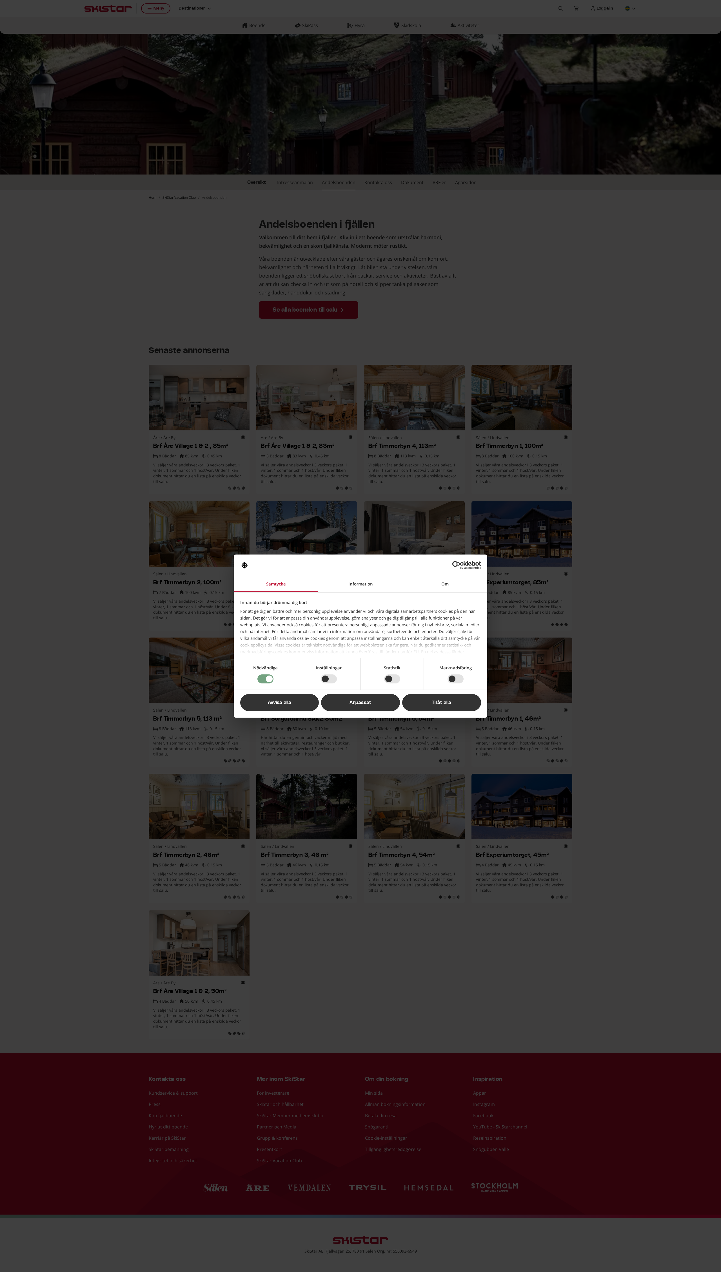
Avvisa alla (279, 702)
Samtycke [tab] (276, 584)
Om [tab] (445, 584)
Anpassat (360, 702)
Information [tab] (360, 584)
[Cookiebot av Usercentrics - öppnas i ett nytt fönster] (456, 565)
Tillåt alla (441, 702)
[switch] (329, 678)
